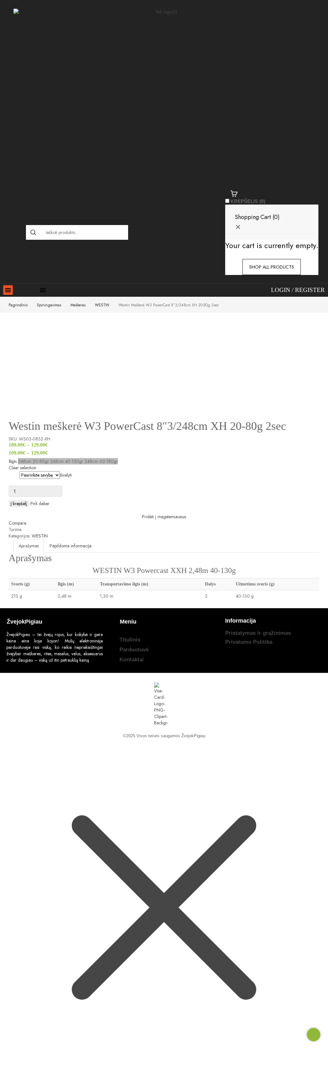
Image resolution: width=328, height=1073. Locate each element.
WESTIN (102, 305)
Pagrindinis (18, 305)
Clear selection (22, 467)
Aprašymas (29, 546)
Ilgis (14, 474)
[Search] (33, 232)
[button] (8, 290)
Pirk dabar (40, 503)
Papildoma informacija (71, 546)
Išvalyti (66, 475)
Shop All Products (271, 267)
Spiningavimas (49, 305)
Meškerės (78, 305)
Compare (17, 523)
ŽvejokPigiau (193, 735)
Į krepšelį (19, 503)
